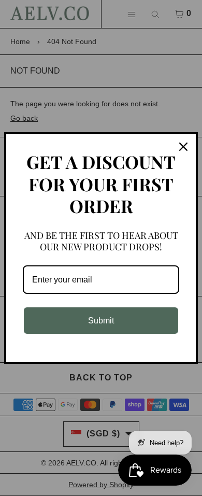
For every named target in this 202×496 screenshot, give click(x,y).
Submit (101, 320)
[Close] (183, 146)
